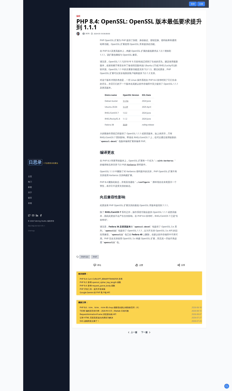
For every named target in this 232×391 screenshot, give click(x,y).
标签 (30, 187)
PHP (95, 257)
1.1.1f (125, 107)
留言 (30, 197)
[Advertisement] (116, 339)
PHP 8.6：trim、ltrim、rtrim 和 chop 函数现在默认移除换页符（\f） (110, 307)
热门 (30, 181)
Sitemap (31, 230)
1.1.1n (125, 101)
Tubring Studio (40, 221)
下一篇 (144, 332)
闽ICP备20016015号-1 (36, 226)
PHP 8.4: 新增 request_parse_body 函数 (97, 285)
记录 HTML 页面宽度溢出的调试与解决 (96, 317)
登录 (193, 4)
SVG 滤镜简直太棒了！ (89, 321)
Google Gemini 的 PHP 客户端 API (95, 292)
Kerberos (131, 164)
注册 (201, 4)
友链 (30, 203)
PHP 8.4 (84, 257)
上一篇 (133, 332)
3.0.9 (125, 124)
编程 (78, 16)
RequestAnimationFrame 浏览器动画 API (98, 314)
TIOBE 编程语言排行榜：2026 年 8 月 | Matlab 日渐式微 (104, 311)
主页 (30, 176)
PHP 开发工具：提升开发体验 (92, 289)
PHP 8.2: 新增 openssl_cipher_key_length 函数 (100, 282)
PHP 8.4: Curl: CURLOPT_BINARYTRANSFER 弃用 (101, 279)
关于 (30, 192)
